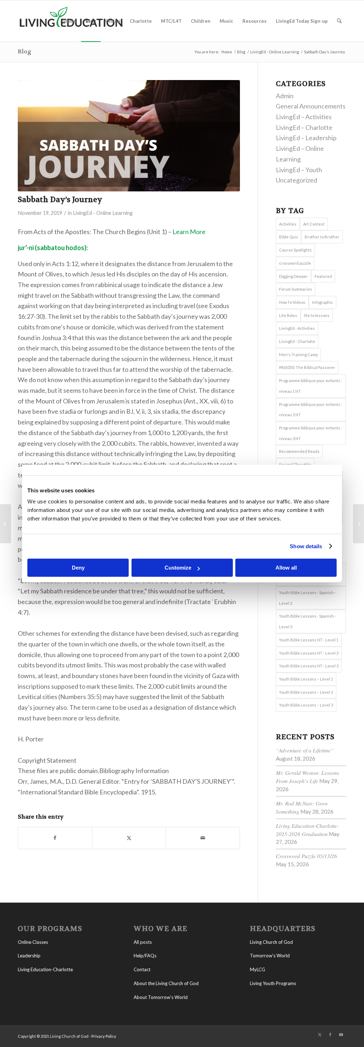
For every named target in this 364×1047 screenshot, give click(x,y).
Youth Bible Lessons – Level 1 (306, 679)
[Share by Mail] (203, 838)
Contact (142, 969)
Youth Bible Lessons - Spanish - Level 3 (307, 621)
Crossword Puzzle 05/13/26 (306, 856)
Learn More (188, 232)
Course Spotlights (295, 250)
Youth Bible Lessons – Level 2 (306, 692)
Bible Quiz (288, 236)
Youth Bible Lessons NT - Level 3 (308, 665)
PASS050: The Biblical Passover (307, 367)
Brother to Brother (322, 236)
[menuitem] (70, 21)
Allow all (286, 568)
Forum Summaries (295, 289)
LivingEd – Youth (299, 170)
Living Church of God (271, 942)
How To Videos (292, 302)
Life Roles (288, 315)
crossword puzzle (295, 263)
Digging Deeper (293, 276)
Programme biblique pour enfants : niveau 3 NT (310, 433)
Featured (323, 276)
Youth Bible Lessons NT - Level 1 (308, 640)
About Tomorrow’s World (161, 997)
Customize (178, 568)
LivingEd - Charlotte (297, 341)
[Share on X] (129, 838)
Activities (287, 224)
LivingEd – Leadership (306, 138)
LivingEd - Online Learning (103, 213)
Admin (285, 96)
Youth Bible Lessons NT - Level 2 (308, 653)
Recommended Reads (299, 451)
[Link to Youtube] (341, 1034)
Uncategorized (296, 180)
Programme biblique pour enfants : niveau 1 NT (310, 385)
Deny (78, 568)
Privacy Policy (103, 1036)
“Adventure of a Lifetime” (305, 750)
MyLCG (257, 969)
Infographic (322, 302)
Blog (24, 51)
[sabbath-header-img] (129, 136)
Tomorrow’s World (270, 955)
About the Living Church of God (166, 983)
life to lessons (317, 315)
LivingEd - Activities (297, 328)
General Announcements (311, 106)
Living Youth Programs (273, 983)
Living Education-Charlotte (45, 969)
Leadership (29, 955)
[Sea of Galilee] (358, 523)
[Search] (339, 21)
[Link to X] (319, 1034)
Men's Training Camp (298, 354)
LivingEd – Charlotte (304, 127)
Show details (306, 546)
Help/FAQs (145, 955)
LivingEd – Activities (304, 117)
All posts (143, 942)
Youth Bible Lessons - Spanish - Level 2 (307, 598)
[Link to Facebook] (330, 1034)
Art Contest (314, 224)
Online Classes (33, 942)
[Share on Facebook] (55, 838)
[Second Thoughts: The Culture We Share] (5, 523)
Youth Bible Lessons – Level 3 (306, 705)
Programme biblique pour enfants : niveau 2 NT (310, 409)
